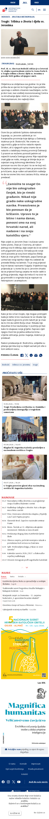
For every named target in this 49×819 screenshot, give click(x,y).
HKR (36, 2)
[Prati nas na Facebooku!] (3, 781)
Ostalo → (22, 576)
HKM (12, 2)
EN (39, 9)
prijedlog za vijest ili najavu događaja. (26, 750)
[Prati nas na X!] (13, 781)
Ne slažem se (39, 812)
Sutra (12, 576)
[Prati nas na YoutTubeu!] (18, 781)
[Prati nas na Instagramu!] (8, 781)
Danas (3, 576)
